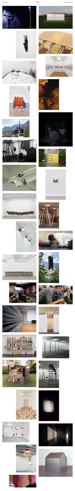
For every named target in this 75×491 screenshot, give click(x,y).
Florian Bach (5, 2)
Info (72, 2)
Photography (67, 2)
